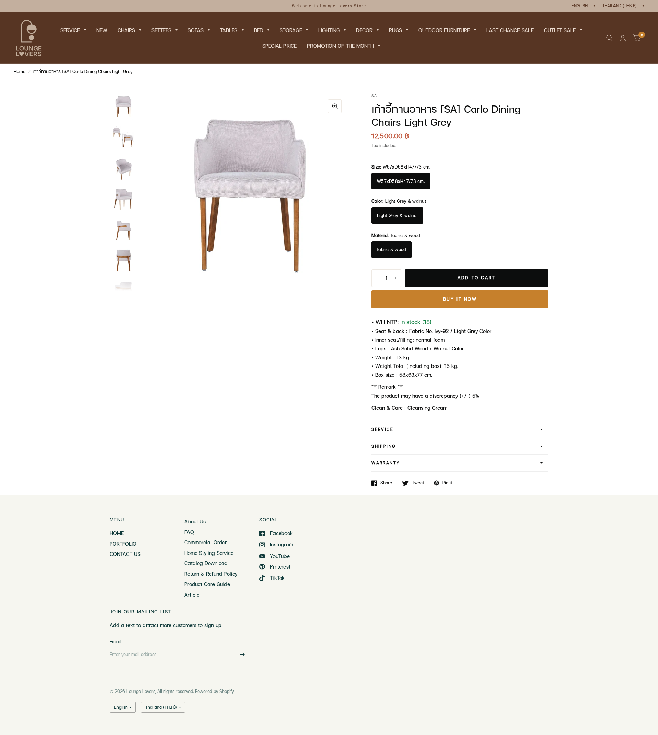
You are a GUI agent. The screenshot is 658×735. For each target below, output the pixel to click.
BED (258, 30)
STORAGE (291, 30)
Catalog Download (206, 563)
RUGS (395, 30)
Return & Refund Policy (210, 573)
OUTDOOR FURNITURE (444, 30)
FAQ (189, 532)
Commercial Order (205, 542)
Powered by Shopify (214, 691)
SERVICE (70, 30)
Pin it (447, 483)
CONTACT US (125, 554)
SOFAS (196, 30)
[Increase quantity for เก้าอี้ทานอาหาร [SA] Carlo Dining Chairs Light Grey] (396, 278)
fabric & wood (391, 249)
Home (19, 71)
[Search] (609, 38)
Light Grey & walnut (397, 215)
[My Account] (623, 38)
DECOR (364, 30)
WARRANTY (385, 463)
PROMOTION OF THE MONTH (340, 45)
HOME (117, 533)
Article (191, 594)
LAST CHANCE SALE (510, 30)
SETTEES (161, 30)
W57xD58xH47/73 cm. (401, 181)
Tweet (418, 483)
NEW (101, 30)
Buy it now (460, 299)
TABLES (228, 30)
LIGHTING (329, 30)
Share (386, 483)
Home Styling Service (208, 553)
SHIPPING (383, 446)
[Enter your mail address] (242, 654)
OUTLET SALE (560, 30)
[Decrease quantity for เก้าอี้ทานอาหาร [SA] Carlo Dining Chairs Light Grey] (377, 278)
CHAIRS (126, 30)
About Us (195, 521)
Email (115, 641)
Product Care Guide (207, 584)
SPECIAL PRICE (279, 45)
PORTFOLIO (123, 543)
